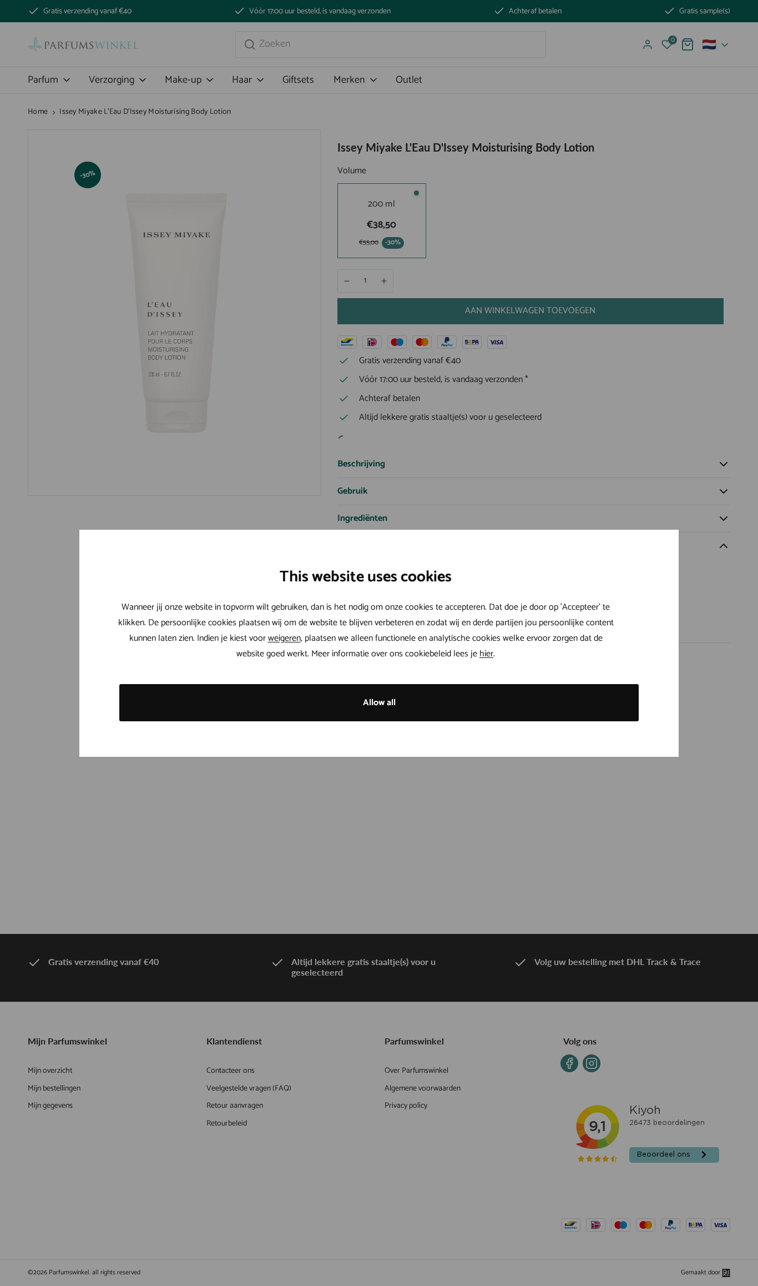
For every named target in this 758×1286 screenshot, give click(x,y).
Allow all (379, 702)
